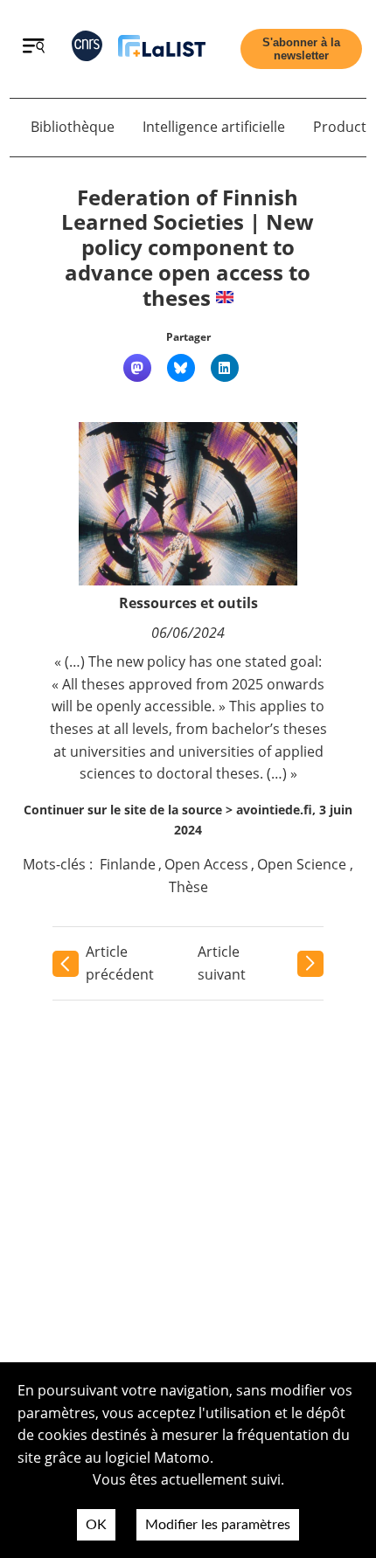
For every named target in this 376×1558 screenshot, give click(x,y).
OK (96, 1525)
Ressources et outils (188, 603)
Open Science (301, 864)
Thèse (188, 887)
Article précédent (120, 963)
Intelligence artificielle (214, 126)
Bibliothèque (73, 126)
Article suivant (222, 963)
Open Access (206, 864)
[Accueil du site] (162, 49)
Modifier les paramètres (217, 1525)
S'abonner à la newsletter (301, 49)
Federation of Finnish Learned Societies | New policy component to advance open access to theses (187, 247)
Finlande (128, 864)
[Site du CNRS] (87, 49)
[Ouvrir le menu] (33, 48)
